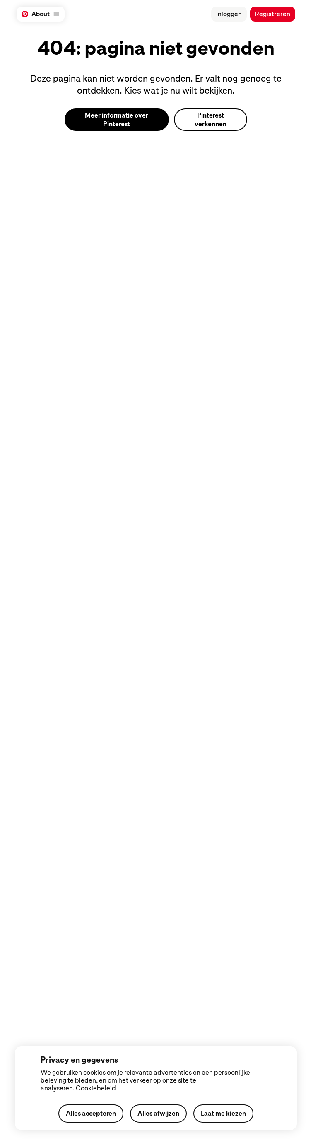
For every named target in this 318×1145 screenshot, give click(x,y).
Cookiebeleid (96, 1088)
